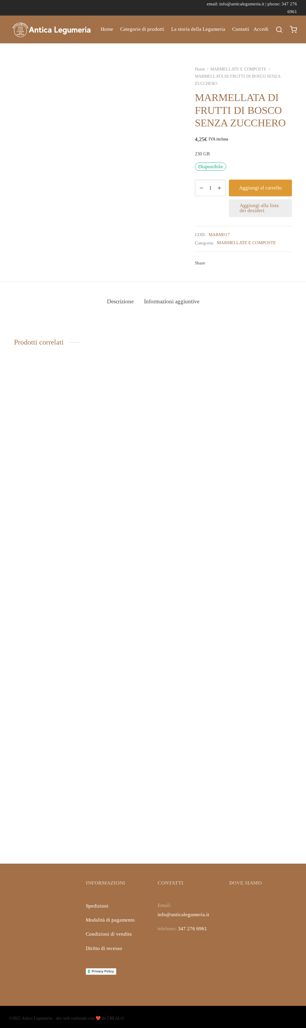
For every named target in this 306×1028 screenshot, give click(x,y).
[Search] (279, 29)
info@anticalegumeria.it (183, 914)
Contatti (240, 29)
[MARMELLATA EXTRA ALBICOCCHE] (188, 599)
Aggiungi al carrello (260, 188)
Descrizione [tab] (120, 301)
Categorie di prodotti (142, 29)
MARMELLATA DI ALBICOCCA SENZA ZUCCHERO (36, 838)
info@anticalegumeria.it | (243, 3)
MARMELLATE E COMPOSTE (238, 69)
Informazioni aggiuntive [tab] (171, 301)
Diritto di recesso (104, 948)
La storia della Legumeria (198, 29)
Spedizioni (97, 906)
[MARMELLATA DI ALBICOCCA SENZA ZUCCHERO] (45, 599)
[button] (45, 809)
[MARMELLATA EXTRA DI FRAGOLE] (260, 599)
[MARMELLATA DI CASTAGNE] (117, 599)
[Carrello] (293, 29)
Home (107, 29)
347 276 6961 (192, 928)
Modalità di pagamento (110, 920)
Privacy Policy (103, 971)
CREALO (115, 1018)
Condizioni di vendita (109, 934)
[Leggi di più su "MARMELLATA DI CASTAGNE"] (117, 809)
